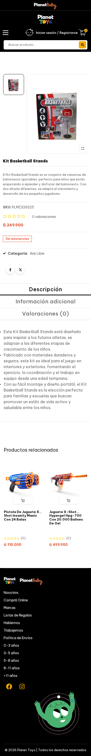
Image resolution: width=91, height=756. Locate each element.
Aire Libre (37, 253)
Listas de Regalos (18, 615)
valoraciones (44, 217)
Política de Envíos (18, 638)
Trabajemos (13, 630)
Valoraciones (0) (45, 313)
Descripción (45, 289)
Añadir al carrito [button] (22, 500)
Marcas (10, 608)
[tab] (45, 289)
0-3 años (11, 645)
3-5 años (11, 653)
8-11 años (12, 668)
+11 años (10, 675)
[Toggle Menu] (6, 32)
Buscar (82, 44)
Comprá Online (16, 600)
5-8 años (11, 660)
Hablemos (12, 623)
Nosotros (11, 592)
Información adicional (46, 301)
